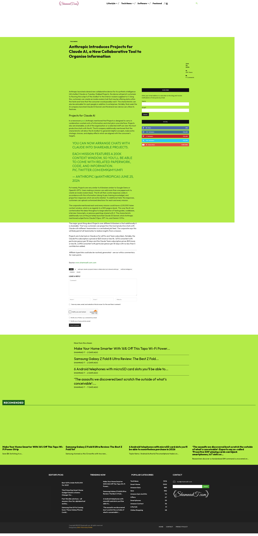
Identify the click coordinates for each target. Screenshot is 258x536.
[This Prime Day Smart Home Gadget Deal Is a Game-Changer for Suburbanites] (54, 492)
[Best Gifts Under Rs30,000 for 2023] (54, 484)
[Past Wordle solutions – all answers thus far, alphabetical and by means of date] (54, 501)
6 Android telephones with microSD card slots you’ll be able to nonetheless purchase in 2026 (158, 448)
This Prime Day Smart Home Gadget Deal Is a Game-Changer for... (72, 492)
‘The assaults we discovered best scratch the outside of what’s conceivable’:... (120, 381)
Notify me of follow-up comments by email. (84, 317)
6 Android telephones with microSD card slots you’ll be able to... (121, 369)
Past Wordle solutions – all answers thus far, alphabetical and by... (73, 501)
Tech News (74, 41)
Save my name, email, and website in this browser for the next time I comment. (96, 304)
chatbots (72, 272)
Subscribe (184, 144)
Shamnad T (79, 352)
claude (78, 272)
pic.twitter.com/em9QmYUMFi (97, 170)
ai (75, 269)
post (83, 120)
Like (186, 128)
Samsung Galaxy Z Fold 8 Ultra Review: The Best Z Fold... (116, 359)
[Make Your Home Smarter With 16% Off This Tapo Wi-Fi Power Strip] (33, 426)
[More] (188, 82)
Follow (185, 132)
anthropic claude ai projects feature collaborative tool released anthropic (98, 269)
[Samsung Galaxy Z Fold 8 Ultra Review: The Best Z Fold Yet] (96, 426)
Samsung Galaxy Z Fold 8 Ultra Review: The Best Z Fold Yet (94, 448)
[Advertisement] (129, 22)
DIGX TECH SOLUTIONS (84, 527)
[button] (196, 3)
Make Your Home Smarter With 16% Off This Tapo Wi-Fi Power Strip (32, 448)
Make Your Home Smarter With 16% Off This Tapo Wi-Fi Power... (122, 348)
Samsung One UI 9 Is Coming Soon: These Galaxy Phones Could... (72, 509)
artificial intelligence (126, 269)
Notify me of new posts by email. (81, 321)
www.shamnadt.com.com (85, 262)
